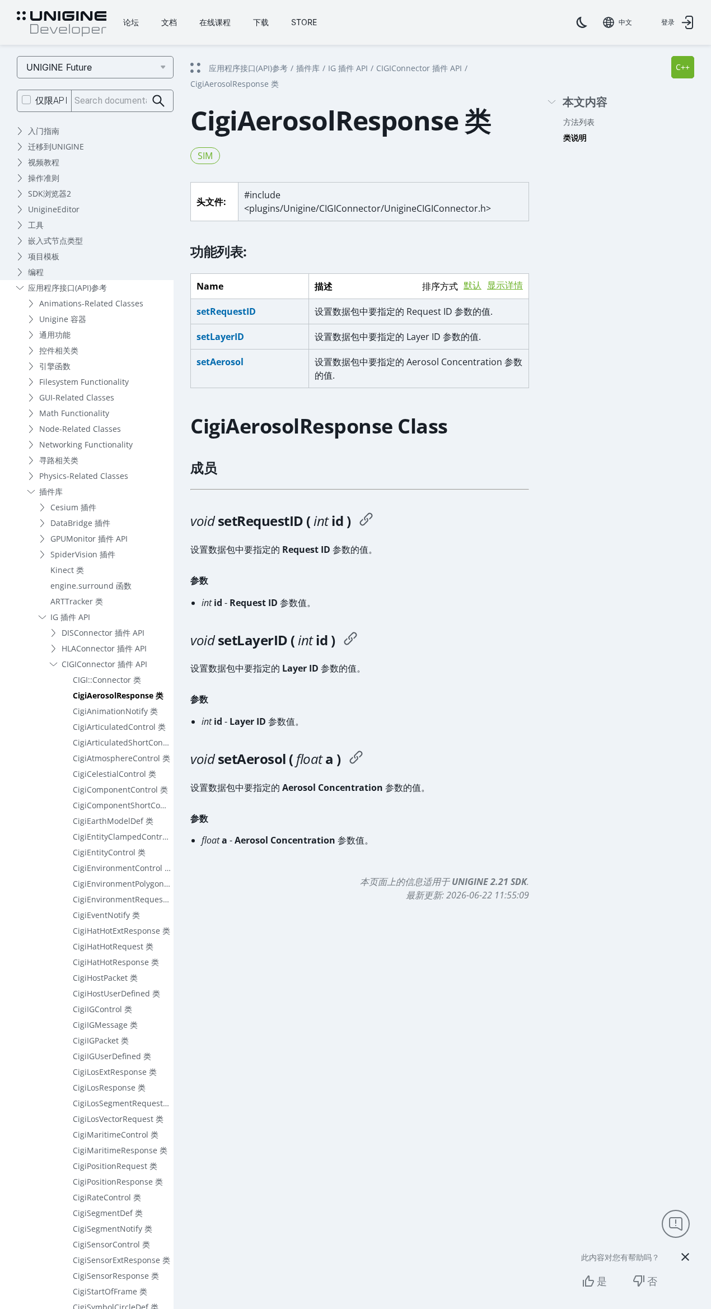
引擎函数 (55, 366)
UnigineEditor (53, 209)
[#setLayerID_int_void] (350, 640)
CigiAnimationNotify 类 (115, 711)
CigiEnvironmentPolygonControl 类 (123, 883)
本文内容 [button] (585, 102)
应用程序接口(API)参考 (67, 287)
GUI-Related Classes (76, 397)
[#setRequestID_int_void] (366, 521)
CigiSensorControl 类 (111, 1244)
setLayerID (220, 336)
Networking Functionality (86, 444)
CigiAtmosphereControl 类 (121, 758)
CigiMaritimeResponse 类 (120, 1150)
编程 (36, 272)
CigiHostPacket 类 (105, 977)
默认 (472, 285)
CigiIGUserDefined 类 (112, 1056)
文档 (169, 22)
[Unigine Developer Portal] (61, 24)
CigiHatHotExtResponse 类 (121, 930)
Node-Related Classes (80, 428)
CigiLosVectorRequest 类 (118, 1119)
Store (304, 22)
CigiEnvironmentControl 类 (122, 868)
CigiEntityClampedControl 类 (123, 836)
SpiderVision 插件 (82, 554)
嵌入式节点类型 (55, 240)
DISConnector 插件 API (103, 632)
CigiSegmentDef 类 (108, 1213)
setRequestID (226, 311)
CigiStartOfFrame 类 (110, 1291)
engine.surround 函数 (91, 585)
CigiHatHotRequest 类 (113, 946)
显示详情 (505, 285)
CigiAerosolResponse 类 (118, 695)
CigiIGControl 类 (102, 1009)
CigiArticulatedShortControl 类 (123, 742)
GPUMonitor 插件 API (89, 538)
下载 (261, 22)
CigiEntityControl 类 (109, 852)
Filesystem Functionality (84, 381)
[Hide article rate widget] (685, 1257)
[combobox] (617, 22)
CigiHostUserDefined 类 (116, 993)
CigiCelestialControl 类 (114, 773)
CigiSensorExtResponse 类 (121, 1260)
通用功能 (55, 334)
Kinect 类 (67, 570)
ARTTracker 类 (76, 601)
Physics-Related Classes (83, 476)
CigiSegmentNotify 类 (112, 1228)
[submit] (159, 101)
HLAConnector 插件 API (104, 648)
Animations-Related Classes (91, 303)
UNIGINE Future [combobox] (59, 67)
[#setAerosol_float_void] (356, 759)
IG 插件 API (70, 617)
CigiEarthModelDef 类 (113, 821)
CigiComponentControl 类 (120, 789)
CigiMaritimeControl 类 (115, 1134)
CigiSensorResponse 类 (116, 1275)
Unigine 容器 (62, 319)
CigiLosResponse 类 (109, 1087)
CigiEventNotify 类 (106, 915)
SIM (205, 156)
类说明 (575, 137)
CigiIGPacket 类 (101, 1040)
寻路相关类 (58, 460)
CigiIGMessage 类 (105, 1024)
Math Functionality (74, 413)
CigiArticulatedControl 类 (119, 726)
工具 (36, 225)
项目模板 (43, 256)
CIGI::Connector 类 (107, 679)
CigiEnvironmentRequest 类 (123, 899)
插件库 (51, 491)
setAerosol (220, 362)
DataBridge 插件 (80, 523)
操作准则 (43, 178)
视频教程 (43, 162)
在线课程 (215, 22)
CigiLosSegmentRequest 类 (123, 1103)
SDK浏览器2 (49, 193)
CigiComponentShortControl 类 (123, 805)
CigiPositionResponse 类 (118, 1181)
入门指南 (43, 130)
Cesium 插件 (73, 507)
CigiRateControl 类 (107, 1197)
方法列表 (579, 122)
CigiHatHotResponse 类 (116, 962)
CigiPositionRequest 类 (115, 1166)
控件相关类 (58, 350)
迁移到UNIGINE (56, 146)
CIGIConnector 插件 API (104, 664)
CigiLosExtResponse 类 (115, 1071)
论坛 (131, 22)
